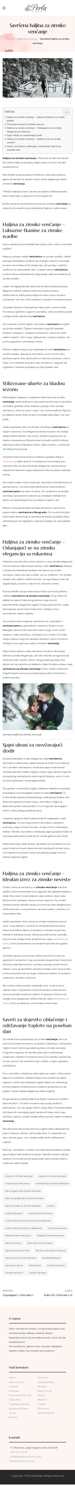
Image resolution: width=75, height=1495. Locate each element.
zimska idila (35, 1265)
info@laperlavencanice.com (25, 1456)
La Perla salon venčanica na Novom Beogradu (28, 1220)
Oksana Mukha (46, 1382)
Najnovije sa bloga (27, 38)
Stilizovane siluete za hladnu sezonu (25, 124)
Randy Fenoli (44, 1390)
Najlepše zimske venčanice (50, 1235)
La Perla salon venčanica (40, 1213)
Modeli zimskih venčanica (18, 1235)
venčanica (8, 461)
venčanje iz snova (14, 1265)
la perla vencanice (57, 1228)
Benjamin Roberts (18, 1408)
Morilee (13, 1417)
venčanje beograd (51, 1258)
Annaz (12, 1412)
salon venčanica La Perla (17, 1250)
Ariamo (42, 1395)
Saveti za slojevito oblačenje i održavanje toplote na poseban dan (34, 148)
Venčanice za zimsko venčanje (20, 1258)
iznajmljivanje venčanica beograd (52, 1183)
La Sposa (14, 1390)
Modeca (42, 1386)
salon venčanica (13, 1243)
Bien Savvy (43, 1408)
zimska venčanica (56, 1265)
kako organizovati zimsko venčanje (23, 1191)
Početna (10, 38)
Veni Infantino (16, 1382)
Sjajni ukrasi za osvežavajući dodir (24, 135)
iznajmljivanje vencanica (17, 1183)
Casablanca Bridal (19, 1404)
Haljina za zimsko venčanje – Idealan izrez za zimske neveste (34, 141)
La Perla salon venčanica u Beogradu (23, 1228)
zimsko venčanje (37, 1272)
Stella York (14, 1399)
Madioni (42, 1399)
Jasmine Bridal (46, 1412)
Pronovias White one (20, 1395)
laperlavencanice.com (22, 1461)
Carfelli (42, 1404)
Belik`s (12, 1377)
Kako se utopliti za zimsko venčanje (22, 1205)
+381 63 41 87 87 (19, 1452)
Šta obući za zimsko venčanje (51, 1250)
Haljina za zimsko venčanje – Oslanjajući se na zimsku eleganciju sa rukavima (34, 130)
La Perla (50, 1205)
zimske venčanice (14, 1272)
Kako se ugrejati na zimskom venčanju (24, 1198)
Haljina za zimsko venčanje (52, 1176)
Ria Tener (43, 1377)
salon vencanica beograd (39, 1243)
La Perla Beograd (13, 1213)
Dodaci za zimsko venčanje (19, 1176)
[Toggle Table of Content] (65, 112)
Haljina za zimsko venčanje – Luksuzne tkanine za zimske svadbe (35, 119)
